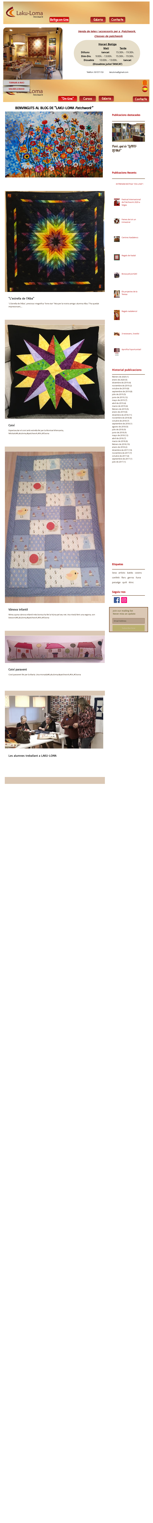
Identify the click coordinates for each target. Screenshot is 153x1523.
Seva (114, 572)
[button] (29, 57)
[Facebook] (117, 600)
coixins (138, 572)
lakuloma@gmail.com (118, 72)
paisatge (116, 582)
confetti (116, 577)
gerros (131, 577)
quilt (124, 582)
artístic (121, 572)
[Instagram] (124, 600)
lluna (138, 577)
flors (123, 577)
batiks (130, 572)
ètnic (131, 582)
